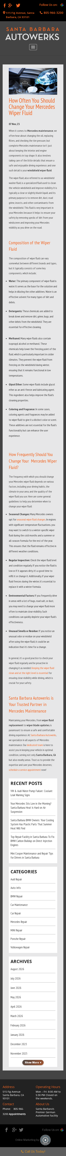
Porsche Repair (18, 939)
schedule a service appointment (25, 769)
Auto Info (16, 888)
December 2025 (19, 1044)
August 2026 (17, 969)
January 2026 (17, 1035)
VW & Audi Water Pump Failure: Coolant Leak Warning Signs (31, 793)
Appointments (17, 1114)
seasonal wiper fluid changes (31, 519)
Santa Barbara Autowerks (43, 735)
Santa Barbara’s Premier (45, 1110)
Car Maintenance (19, 905)
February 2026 (18, 1025)
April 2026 (16, 1007)
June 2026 (16, 988)
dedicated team (35, 745)
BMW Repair (17, 896)
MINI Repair (16, 930)
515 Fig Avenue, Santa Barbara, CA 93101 (20, 15)
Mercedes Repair (19, 922)
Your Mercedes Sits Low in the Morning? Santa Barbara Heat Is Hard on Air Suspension (31, 808)
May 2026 (16, 997)
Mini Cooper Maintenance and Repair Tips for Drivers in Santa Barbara (32, 855)
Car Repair (16, 913)
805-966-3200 (53, 13)
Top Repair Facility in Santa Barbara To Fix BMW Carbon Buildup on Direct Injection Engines (32, 841)
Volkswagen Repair (20, 947)
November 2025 (19, 1053)
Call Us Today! (35, 1151)
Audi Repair (16, 879)
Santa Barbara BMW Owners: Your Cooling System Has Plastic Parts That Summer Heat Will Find (32, 824)
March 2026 (17, 1016)
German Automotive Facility (47, 1114)
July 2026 (16, 978)
